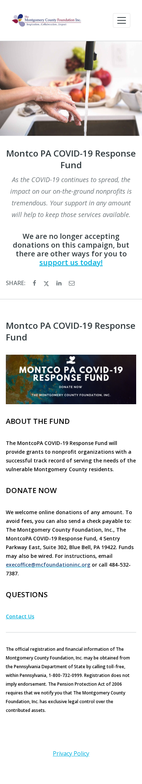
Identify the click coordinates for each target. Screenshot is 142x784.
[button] (121, 20)
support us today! (71, 262)
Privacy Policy (71, 753)
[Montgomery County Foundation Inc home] (47, 20)
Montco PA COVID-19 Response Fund (71, 159)
